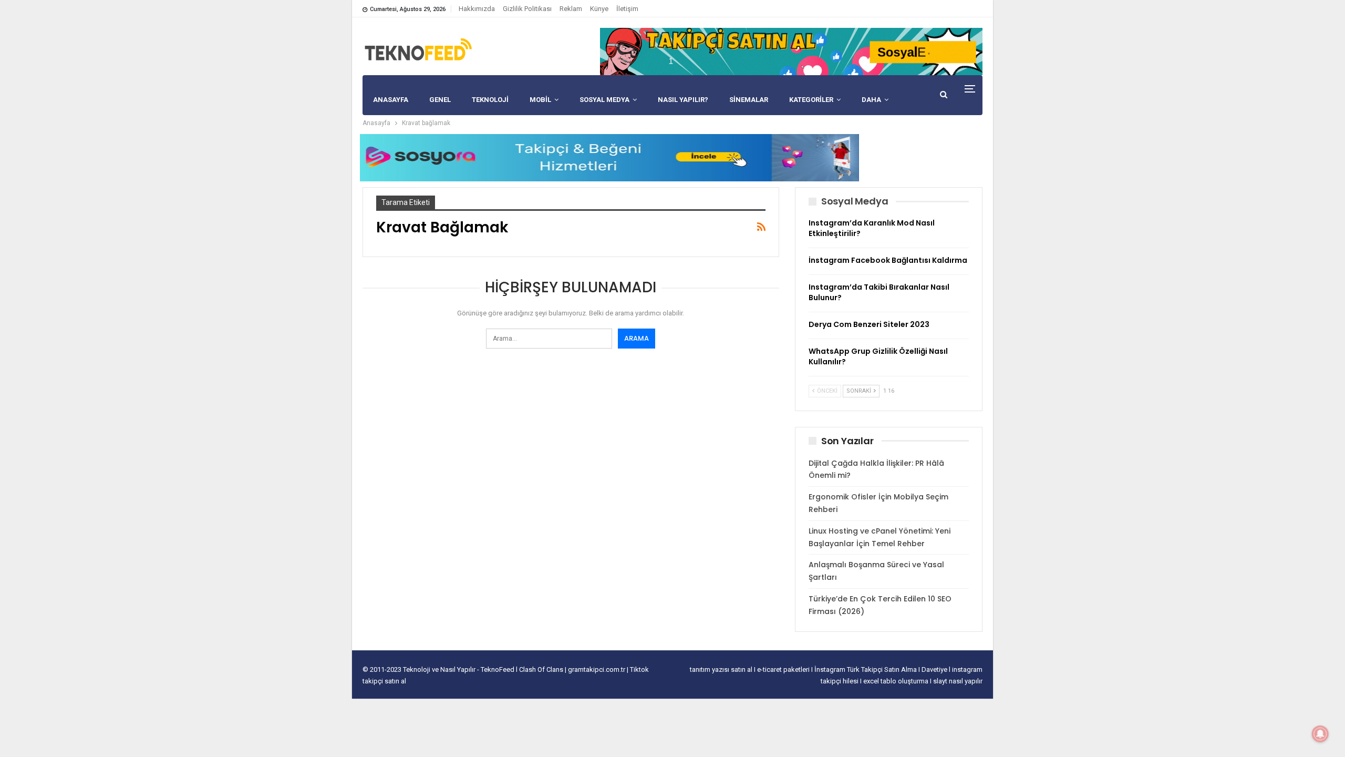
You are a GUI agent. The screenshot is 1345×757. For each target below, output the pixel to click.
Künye (599, 9)
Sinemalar (748, 100)
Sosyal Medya (604, 100)
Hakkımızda (477, 9)
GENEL (440, 100)
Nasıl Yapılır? (683, 100)
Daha (871, 100)
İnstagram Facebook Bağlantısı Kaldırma (888, 260)
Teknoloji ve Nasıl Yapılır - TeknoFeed (459, 669)
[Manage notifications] (1320, 733)
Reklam (571, 9)
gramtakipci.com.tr (596, 669)
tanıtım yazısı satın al (721, 669)
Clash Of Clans (542, 669)
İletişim (627, 9)
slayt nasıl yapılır (957, 681)
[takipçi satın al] (791, 51)
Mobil (540, 100)
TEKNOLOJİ (490, 100)
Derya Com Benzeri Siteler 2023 (869, 324)
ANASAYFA (390, 100)
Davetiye (935, 669)
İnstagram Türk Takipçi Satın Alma (866, 669)
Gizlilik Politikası (527, 9)
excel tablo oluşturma (896, 681)
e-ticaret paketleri (784, 669)
